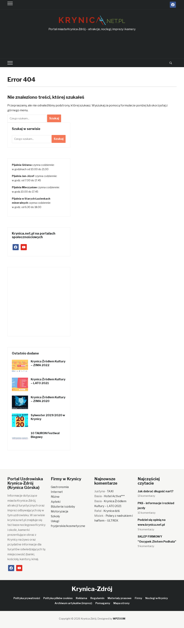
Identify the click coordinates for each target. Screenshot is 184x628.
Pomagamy (102, 603)
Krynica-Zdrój (92, 588)
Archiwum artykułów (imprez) (73, 603)
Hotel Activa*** (114, 496)
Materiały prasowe (120, 598)
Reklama (81, 598)
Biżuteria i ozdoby (63, 506)
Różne (55, 496)
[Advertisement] (92, 45)
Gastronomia (60, 487)
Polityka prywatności (26, 598)
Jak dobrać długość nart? (155, 491)
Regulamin (97, 598)
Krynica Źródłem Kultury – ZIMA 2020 (48, 399)
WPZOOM (119, 618)
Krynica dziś (112, 511)
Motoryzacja (59, 511)
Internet (57, 492)
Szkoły (55, 516)
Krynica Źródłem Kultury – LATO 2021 (48, 381)
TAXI (110, 491)
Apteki (55, 501)
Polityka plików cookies (58, 598)
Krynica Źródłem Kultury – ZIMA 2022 (48, 363)
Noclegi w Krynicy (156, 598)
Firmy (138, 598)
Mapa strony (121, 603)
